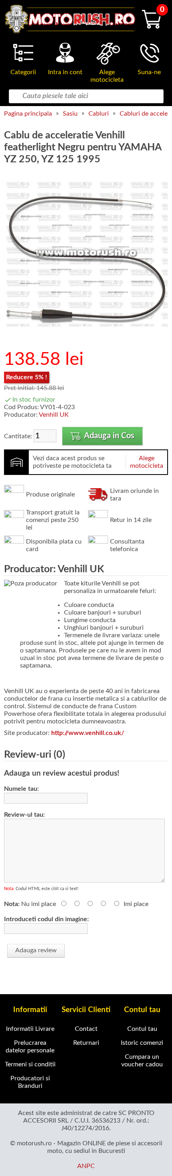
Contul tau (142, 1029)
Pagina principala (28, 113)
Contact (86, 1029)
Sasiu (70, 113)
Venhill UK (54, 415)
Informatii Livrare (30, 1029)
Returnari (86, 1043)
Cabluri (98, 113)
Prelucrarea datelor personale (30, 1047)
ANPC (86, 1166)
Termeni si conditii (30, 1064)
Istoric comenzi (142, 1043)
